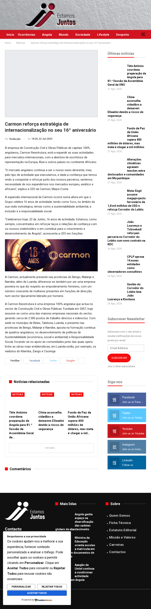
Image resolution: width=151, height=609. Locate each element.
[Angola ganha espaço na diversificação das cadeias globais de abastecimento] (63, 519)
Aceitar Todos (37, 592)
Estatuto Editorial (122, 530)
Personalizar (21, 586)
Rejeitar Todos (52, 586)
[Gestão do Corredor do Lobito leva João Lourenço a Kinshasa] (116, 289)
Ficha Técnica (120, 523)
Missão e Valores (122, 537)
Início (10, 34)
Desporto (122, 34)
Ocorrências (26, 34)
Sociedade (82, 34)
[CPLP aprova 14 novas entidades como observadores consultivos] (116, 261)
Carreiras (116, 545)
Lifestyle (103, 34)
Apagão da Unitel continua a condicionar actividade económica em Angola (74, 572)
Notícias (17, 394)
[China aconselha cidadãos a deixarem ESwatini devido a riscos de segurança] (51, 399)
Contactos (117, 552)
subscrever (119, 357)
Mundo (63, 34)
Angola (47, 34)
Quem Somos (119, 515)
